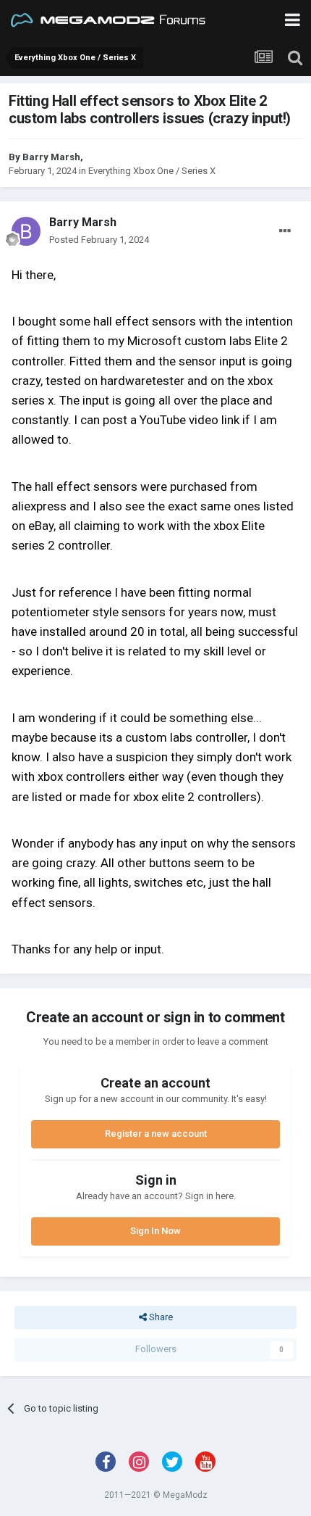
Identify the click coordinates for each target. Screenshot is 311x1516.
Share (160, 1317)
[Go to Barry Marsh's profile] (26, 231)
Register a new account (156, 1133)
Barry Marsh (51, 157)
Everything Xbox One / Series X (152, 170)
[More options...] (284, 231)
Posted (99, 239)
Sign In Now (155, 1230)
